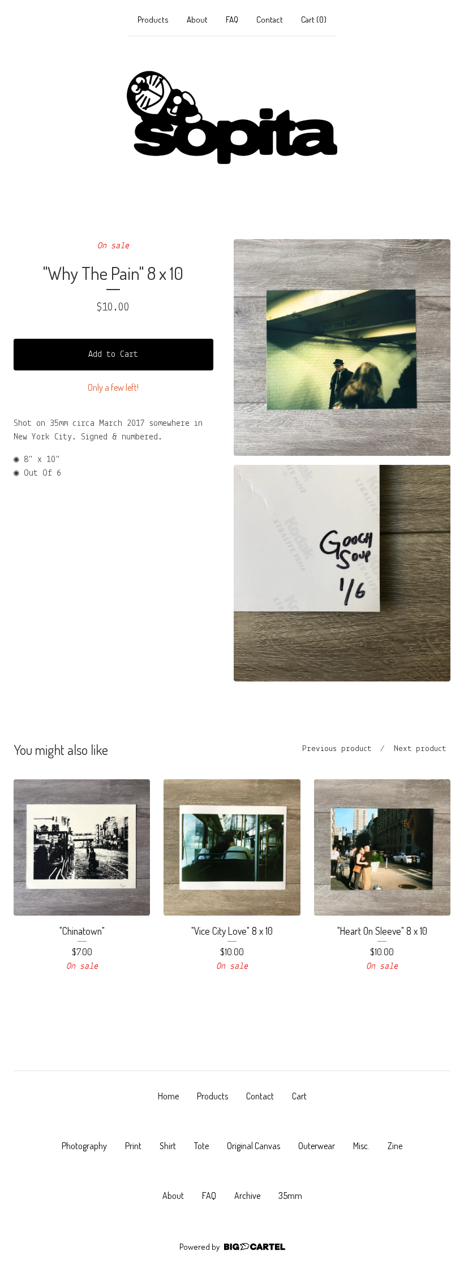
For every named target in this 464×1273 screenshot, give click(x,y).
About (197, 19)
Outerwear (316, 1145)
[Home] (232, 118)
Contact (269, 19)
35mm (290, 1195)
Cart (299, 1096)
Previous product (336, 749)
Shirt (168, 1145)
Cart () (313, 19)
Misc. (361, 1145)
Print (133, 1145)
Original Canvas (253, 1145)
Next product (420, 749)
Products (153, 19)
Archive (247, 1195)
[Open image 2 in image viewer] (342, 573)
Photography (84, 1145)
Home (168, 1096)
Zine (395, 1145)
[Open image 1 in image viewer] (342, 347)
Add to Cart (113, 354)
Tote (201, 1145)
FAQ (232, 19)
